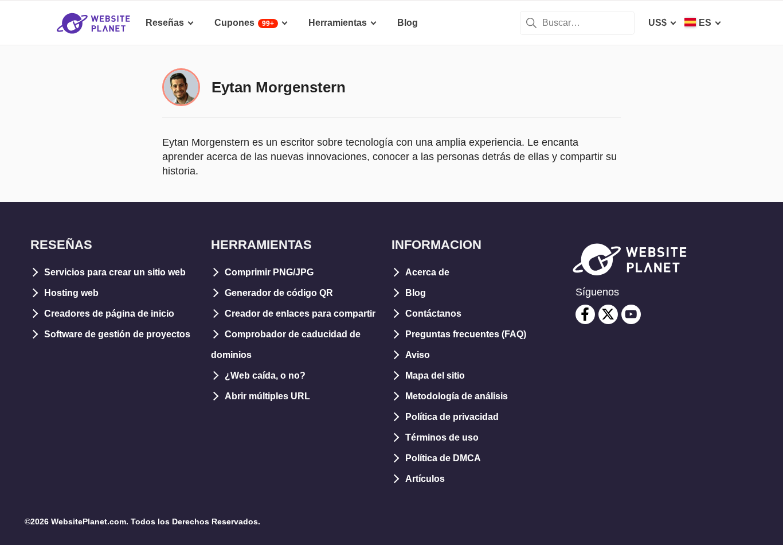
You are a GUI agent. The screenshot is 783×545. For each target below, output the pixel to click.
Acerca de (427, 272)
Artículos (425, 479)
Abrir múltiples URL (267, 396)
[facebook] (585, 314)
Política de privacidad (452, 417)
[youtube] (631, 314)
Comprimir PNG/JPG (269, 272)
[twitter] (608, 314)
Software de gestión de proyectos (117, 334)
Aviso (417, 355)
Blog (415, 293)
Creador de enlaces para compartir (300, 313)
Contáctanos (433, 313)
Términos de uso (442, 437)
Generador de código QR (279, 293)
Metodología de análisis (456, 396)
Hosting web (71, 293)
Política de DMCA (443, 458)
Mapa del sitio (435, 375)
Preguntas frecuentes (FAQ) (465, 334)
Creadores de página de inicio (109, 313)
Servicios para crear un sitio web (115, 272)
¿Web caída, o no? (265, 375)
